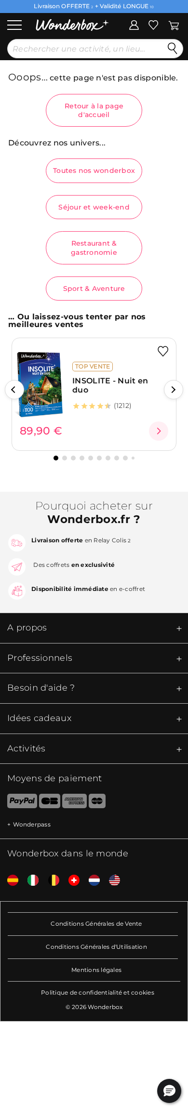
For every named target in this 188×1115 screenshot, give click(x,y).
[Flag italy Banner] (29, 880)
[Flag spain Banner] (9, 880)
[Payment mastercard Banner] (97, 803)
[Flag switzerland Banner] (70, 880)
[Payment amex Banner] (74, 803)
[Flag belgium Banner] (50, 880)
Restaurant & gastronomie (94, 247)
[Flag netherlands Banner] (90, 880)
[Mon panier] (173, 24)
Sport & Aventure (94, 288)
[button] (14, 389)
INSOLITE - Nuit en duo (110, 385)
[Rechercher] (172, 48)
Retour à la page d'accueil (94, 110)
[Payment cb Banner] (49, 803)
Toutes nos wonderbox (94, 170)
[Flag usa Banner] (111, 880)
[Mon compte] (134, 24)
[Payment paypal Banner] (18, 803)
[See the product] (158, 431)
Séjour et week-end (94, 207)
